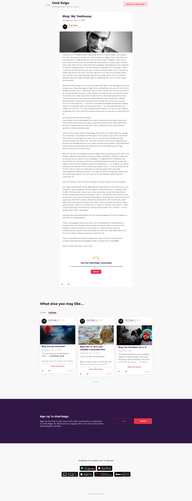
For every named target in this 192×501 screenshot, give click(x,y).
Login (123, 421)
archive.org (113, 101)
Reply (72, 371)
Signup (143, 421)
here (117, 241)
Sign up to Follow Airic (135, 4)
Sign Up (96, 272)
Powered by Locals (96, 494)
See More (96, 382)
